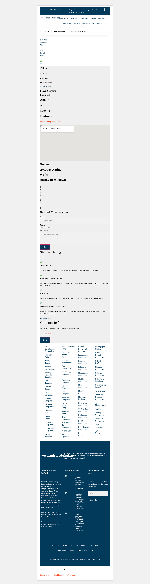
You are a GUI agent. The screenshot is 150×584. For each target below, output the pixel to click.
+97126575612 (46, 334)
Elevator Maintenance (66, 362)
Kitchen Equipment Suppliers (82, 349)
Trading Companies (99, 414)
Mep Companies (82, 386)
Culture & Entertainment (98, 18)
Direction (43, 40)
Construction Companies (49, 423)
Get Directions (45, 87)
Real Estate (86, 23)
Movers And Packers (83, 398)
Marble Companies (82, 380)
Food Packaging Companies (65, 380)
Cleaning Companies (49, 406)
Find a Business (60, 31)
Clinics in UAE (48, 412)
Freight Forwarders (65, 387)
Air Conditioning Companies (50, 349)
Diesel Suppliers (48, 435)
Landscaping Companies (83, 356)
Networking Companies (82, 404)
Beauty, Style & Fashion (71, 23)
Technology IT (64, 18)
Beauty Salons (47, 362)
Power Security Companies (99, 355)
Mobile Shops (81, 392)
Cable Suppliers (48, 382)
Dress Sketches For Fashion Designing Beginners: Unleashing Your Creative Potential (79, 521)
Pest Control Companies (83, 422)
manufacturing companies (50, 122)
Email (42, 53)
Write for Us (81, 546)
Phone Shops (80, 434)
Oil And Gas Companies (83, 410)
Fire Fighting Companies (66, 373)
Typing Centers (98, 432)
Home (47, 31)
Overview (44, 42)
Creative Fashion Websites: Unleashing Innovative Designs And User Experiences (79, 500)
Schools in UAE (99, 362)
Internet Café (66, 431)
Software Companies (99, 374)
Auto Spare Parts (49, 356)
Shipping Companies (99, 368)
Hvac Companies (65, 418)
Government (83, 18)
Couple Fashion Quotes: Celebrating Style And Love (79, 481)
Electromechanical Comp (67, 348)
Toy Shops (99, 409)
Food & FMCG (97, 23)
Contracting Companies (49, 429)
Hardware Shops (65, 412)
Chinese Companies (49, 400)
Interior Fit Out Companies (65, 425)
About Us (55, 546)
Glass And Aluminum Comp (65, 405)
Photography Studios (100, 348)
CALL (42, 50)
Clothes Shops (48, 418)
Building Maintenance (50, 368)
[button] (44, 318)
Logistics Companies (82, 362)
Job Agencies (65, 436)
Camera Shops (48, 388)
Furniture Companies (65, 393)
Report (44, 340)
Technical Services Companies (99, 397)
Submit (44, 247)
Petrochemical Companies (83, 428)
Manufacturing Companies (83, 374)
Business (74, 18)
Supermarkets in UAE (100, 386)
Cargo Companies (49, 394)
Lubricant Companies (82, 368)
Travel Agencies (99, 426)
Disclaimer (94, 546)
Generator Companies (65, 399)
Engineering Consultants (66, 367)
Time (42, 45)
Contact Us (67, 546)
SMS (42, 56)
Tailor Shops (100, 391)
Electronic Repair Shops (65, 355)
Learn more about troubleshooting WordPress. (58, 575)
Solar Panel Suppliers (99, 380)
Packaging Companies (82, 416)
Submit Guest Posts (78, 31)
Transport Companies (99, 420)
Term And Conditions (65, 551)
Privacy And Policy (85, 551)
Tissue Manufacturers (100, 404)
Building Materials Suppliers (48, 375)
